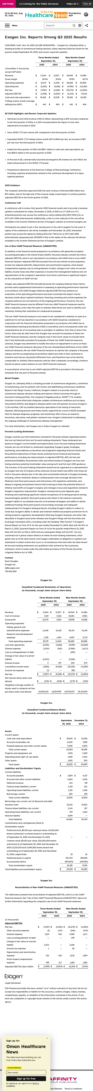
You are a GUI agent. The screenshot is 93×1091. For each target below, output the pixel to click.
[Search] (74, 25)
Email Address (14, 1067)
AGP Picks (7, 4)
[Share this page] (86, 25)
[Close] (47, 1038)
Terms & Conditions (73, 1088)
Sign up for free (26, 1078)
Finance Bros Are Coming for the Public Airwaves (31, 3)
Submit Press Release (52, 1088)
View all (87, 4)
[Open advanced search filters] (80, 25)
